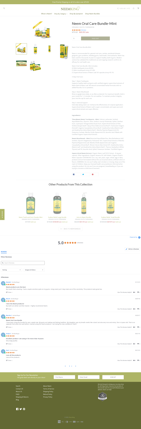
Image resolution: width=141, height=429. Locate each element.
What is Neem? (46, 14)
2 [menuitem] (71, 366)
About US (19, 391)
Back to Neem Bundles (72, 229)
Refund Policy (47, 394)
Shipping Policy (48, 391)
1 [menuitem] (69, 366)
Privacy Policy (47, 397)
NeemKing (72, 417)
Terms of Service (48, 389)
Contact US (19, 389)
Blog (17, 400)
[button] (9, 292)
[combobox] (11, 270)
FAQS (17, 394)
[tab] (132, 249)
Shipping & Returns (22, 397)
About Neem (47, 386)
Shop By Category (60, 14)
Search (18, 386)
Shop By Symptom (76, 14)
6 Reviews (83, 30)
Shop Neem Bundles (92, 14)
